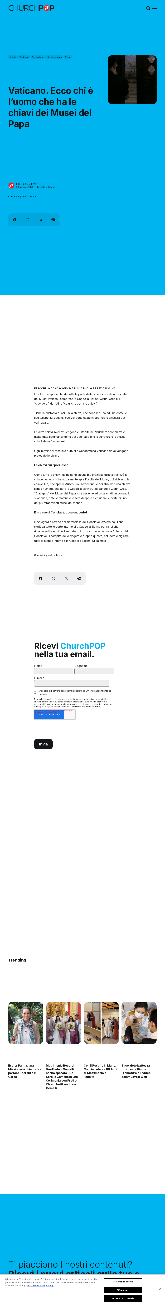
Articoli (13, 57)
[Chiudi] (159, 1289)
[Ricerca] (148, 8)
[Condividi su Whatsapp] (27, 219)
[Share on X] (40, 219)
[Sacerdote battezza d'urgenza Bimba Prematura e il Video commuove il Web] (139, 1023)
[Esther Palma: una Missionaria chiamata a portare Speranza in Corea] (25, 1023)
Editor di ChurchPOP (26, 184)
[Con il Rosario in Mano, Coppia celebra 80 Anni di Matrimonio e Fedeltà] (101, 1023)
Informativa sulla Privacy (86, 706)
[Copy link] (53, 219)
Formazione (38, 57)
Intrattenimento (54, 57)
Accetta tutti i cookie (123, 1298)
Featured (24, 57)
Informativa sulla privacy (40, 1285)
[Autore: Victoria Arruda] (126, 1038)
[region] (82, 1289)
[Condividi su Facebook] (14, 219)
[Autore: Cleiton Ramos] (51, 1038)
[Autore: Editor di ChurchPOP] (11, 185)
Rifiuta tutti (123, 1290)
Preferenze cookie (123, 1281)
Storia (68, 57)
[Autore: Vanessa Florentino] (13, 1038)
